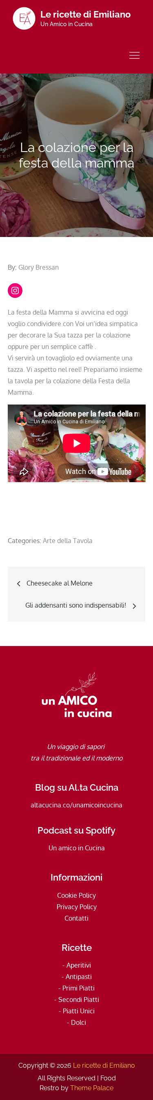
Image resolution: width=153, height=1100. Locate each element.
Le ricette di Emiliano (85, 14)
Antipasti (79, 977)
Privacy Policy (77, 907)
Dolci (78, 1022)
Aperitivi (79, 965)
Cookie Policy (76, 895)
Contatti (76, 918)
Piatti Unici (79, 1011)
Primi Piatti (78, 988)
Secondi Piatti (78, 999)
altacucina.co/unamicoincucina (76, 805)
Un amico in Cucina (77, 848)
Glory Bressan (38, 267)
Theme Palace (91, 1088)
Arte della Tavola (68, 541)
